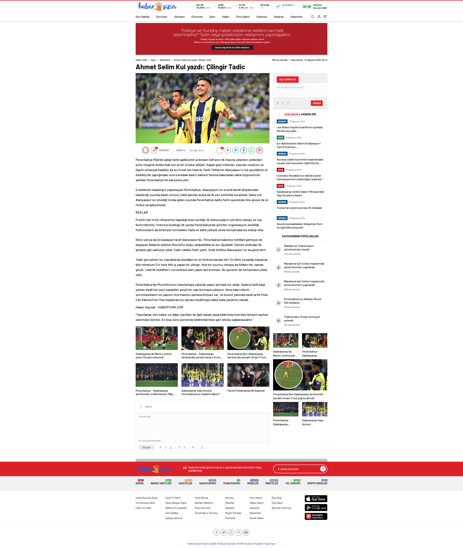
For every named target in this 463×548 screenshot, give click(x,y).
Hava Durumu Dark (147, 497)
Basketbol (165, 59)
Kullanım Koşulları (254, 543)
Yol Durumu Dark (145, 502)
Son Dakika (142, 16)
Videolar (261, 16)
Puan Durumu (231, 482)
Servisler (161, 16)
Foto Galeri (243, 16)
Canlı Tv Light (143, 507)
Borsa (140, 482)
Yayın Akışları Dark (176, 502)
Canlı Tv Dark (172, 497)
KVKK (241, 543)
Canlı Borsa (201, 497)
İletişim (204, 543)
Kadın (225, 16)
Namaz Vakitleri (161, 482)
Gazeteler (296, 16)
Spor (212, 16)
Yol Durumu (292, 482)
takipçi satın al (173, 518)
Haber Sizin (141, 59)
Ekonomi (197, 16)
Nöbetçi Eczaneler (176, 507)
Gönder (146, 447)
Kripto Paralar (317, 482)
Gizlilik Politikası (218, 543)
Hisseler (252, 482)
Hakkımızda (193, 543)
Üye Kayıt (277, 502)
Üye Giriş (277, 497)
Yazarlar (279, 16)
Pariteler (272, 482)
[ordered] (179, 447)
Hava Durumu (207, 482)
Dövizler (230, 502)
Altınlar (229, 497)
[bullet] (184, 447)
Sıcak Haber (257, 518)
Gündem (179, 16)
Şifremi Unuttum (281, 507)
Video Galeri (257, 502)
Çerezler (232, 543)
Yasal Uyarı (270, 543)
